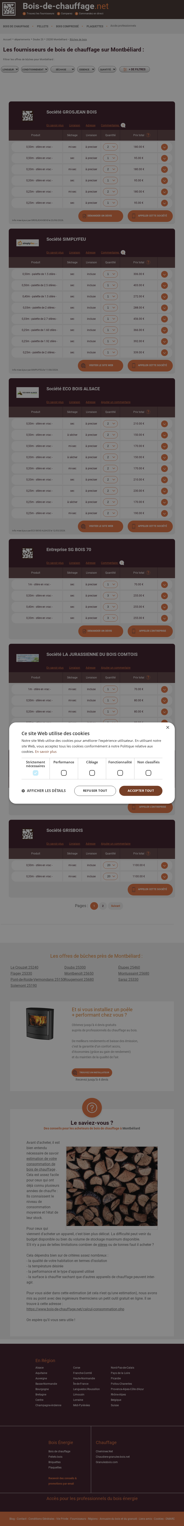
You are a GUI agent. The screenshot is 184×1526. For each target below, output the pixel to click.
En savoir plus (46, 751)
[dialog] (92, 763)
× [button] (167, 727)
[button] (44, 791)
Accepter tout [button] (141, 790)
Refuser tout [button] (95, 790)
